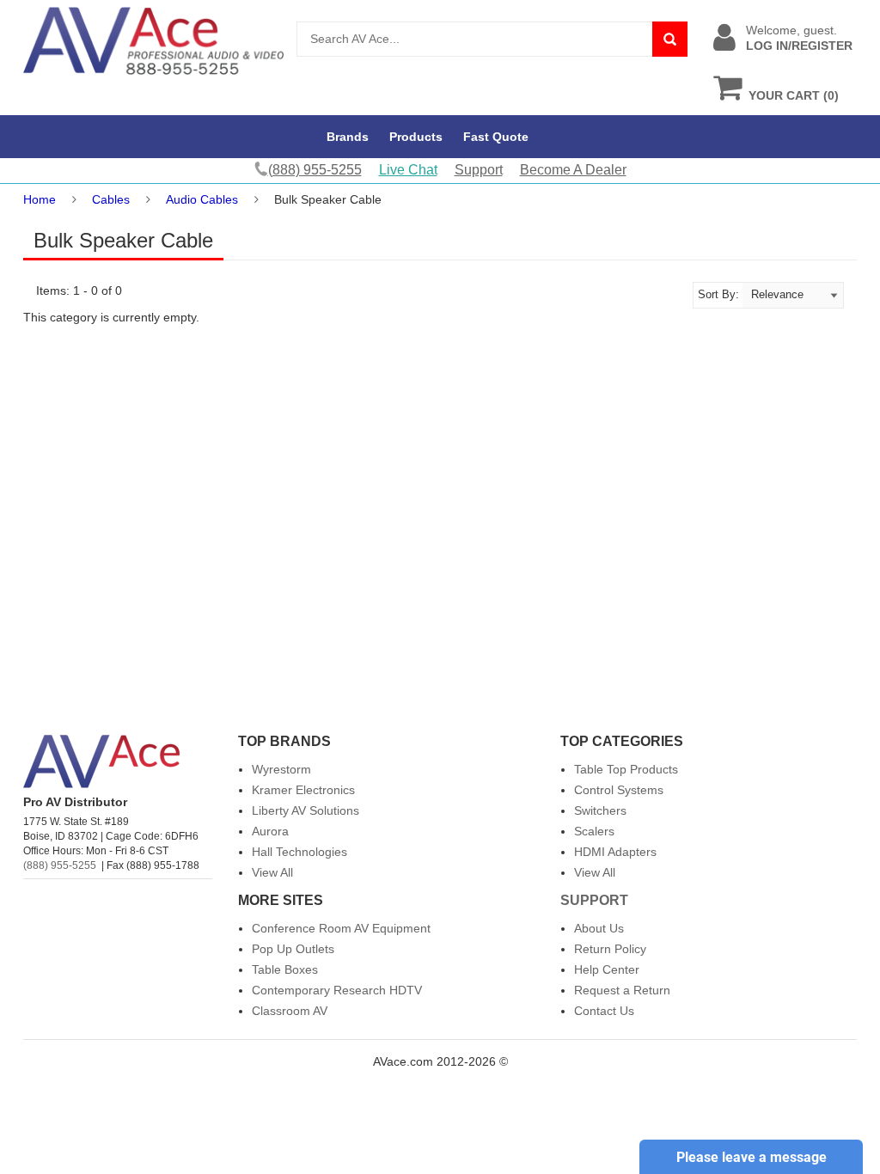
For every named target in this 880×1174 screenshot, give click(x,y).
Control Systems (618, 790)
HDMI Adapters (615, 852)
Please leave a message (751, 1157)
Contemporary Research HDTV (337, 990)
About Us (599, 928)
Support (479, 169)
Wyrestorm (281, 769)
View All (272, 872)
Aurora (270, 831)
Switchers (600, 810)
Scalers (594, 831)
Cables (111, 199)
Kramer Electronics (303, 790)
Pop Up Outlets (293, 949)
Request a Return (622, 990)
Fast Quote (496, 137)
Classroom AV (289, 1011)
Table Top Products (626, 769)
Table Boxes (285, 969)
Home (39, 199)
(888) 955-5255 (59, 865)
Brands (348, 137)
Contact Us (604, 1011)
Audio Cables (202, 199)
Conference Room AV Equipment (341, 928)
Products (416, 137)
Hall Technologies (299, 852)
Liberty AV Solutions (305, 810)
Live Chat (408, 169)
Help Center (606, 969)
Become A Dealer (573, 169)
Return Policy (610, 949)
